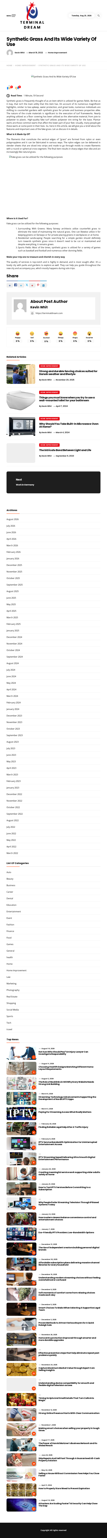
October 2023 (13, 728)
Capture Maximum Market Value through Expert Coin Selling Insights (66, 1369)
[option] (34, 1532)
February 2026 (14, 552)
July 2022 (11, 826)
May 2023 (11, 761)
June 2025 (11, 597)
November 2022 (14, 800)
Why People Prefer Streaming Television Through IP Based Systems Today (68, 1203)
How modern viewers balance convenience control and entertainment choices (67, 1218)
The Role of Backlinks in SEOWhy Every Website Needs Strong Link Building (66, 1083)
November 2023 (14, 722)
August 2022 (13, 820)
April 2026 (11, 538)
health (10, 957)
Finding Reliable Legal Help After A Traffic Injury (63, 1127)
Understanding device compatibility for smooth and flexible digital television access (66, 1384)
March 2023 (12, 774)
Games (10, 944)
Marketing (11, 983)
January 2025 (13, 630)
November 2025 (14, 571)
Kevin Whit (20, 52)
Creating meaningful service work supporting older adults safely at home (69, 1173)
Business (11, 885)
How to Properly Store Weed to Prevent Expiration (64, 1488)
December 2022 (14, 794)
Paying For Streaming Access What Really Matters (64, 1112)
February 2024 (14, 702)
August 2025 (13, 591)
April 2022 (11, 846)
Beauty (10, 878)
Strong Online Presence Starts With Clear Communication (68, 1413)
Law (8, 977)
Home (10, 963)
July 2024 (11, 669)
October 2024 (13, 650)
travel (9, 1029)
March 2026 (12, 545)
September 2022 (15, 813)
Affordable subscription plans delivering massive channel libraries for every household (68, 1263)
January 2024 (13, 709)
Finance (10, 931)
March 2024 (12, 696)
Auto (9, 872)
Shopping (11, 1003)
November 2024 (14, 643)
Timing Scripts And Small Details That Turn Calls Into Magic (66, 1399)
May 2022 (11, 840)
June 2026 (11, 532)
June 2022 (11, 833)
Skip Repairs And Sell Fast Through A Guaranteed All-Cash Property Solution (69, 1459)
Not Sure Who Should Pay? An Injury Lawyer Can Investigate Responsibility (63, 1053)
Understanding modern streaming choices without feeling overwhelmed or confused (69, 1279)
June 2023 (11, 754)
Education (11, 905)
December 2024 (14, 637)
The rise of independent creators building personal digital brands (68, 1248)
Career (10, 891)
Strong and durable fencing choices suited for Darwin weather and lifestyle (68, 372)
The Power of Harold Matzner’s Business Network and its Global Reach (67, 1444)
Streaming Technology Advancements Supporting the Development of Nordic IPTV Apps (67, 1098)
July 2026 (11, 525)
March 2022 (12, 853)
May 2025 (11, 604)
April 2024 (11, 689)
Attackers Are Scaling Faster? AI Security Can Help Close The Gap (67, 1504)
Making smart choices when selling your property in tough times (68, 1429)
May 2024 (11, 682)
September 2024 (15, 656)
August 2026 (13, 519)
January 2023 (13, 787)
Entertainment (14, 911)
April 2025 (11, 610)
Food (9, 937)
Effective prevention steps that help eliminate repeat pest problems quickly (68, 1354)
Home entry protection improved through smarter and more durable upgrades (67, 1339)
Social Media (13, 1009)
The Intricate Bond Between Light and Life (65, 450)
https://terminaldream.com (49, 313)
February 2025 (14, 624)
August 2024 (13, 663)
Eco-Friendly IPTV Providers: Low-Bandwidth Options (66, 1232)
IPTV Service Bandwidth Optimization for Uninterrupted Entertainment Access (67, 1143)
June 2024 (11, 676)
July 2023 (11, 748)
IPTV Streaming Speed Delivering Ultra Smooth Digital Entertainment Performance (66, 1158)
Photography (13, 990)
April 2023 (11, 768)
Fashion (10, 924)
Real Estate (12, 996)
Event (9, 918)
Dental (10, 898)
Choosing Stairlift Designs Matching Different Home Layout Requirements (65, 1068)
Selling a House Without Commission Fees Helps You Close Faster (68, 1474)
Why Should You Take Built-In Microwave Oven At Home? (68, 425)
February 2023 (14, 781)
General (10, 950)
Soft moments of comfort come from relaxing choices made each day (66, 1294)
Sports (10, 1016)
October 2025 (13, 578)
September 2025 (15, 584)
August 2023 (13, 741)
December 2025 (14, 565)
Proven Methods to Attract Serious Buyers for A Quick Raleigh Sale (66, 1324)
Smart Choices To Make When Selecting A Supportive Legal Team (69, 1309)
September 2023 (15, 735)
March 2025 (12, 617)
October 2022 (13, 807)
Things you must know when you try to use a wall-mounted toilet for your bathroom (67, 399)
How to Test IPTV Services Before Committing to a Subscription (64, 1188)
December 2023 (14, 715)
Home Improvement (57, 52)
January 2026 (13, 558)
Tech (9, 1022)
